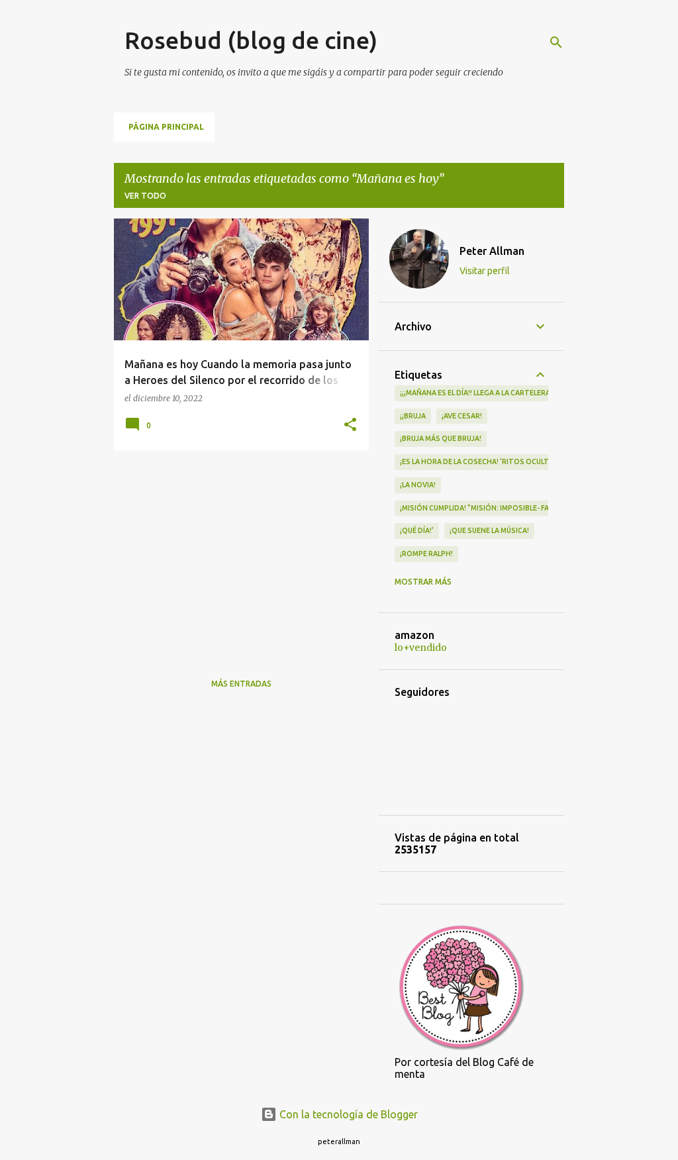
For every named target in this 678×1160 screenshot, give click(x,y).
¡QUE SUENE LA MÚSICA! (489, 530)
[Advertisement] (236, 553)
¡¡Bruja (413, 416)
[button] (350, 425)
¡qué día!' (417, 530)
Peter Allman (492, 251)
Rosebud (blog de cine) (250, 40)
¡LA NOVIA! (418, 485)
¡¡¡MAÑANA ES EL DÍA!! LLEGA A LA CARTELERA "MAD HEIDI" (497, 393)
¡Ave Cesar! (462, 416)
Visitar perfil (485, 271)
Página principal (166, 126)
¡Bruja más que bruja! (440, 438)
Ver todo (145, 195)
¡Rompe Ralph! (426, 553)
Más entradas (241, 683)
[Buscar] (556, 42)
